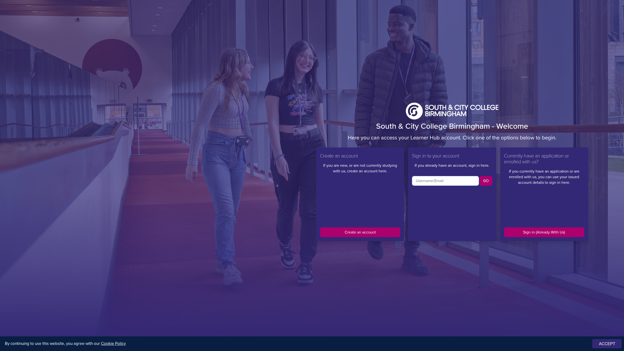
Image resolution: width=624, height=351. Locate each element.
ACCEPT (607, 343)
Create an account (360, 232)
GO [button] (486, 181)
